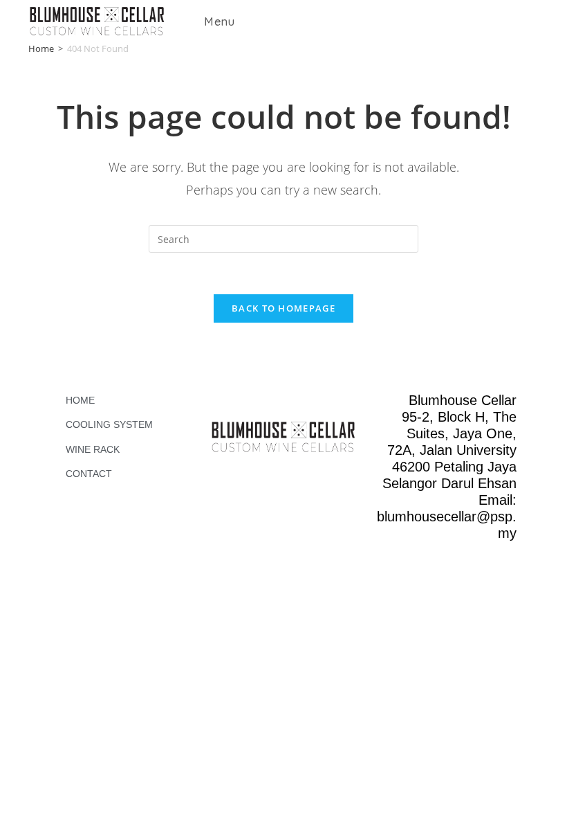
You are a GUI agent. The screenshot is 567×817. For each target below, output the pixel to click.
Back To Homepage (283, 308)
